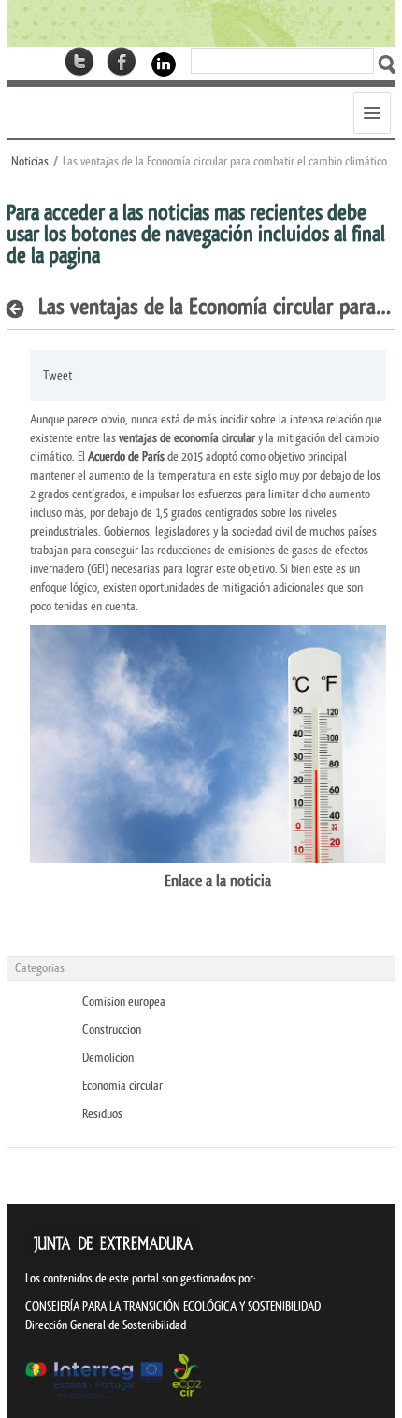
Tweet (57, 375)
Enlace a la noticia (150, 881)
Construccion (111, 1030)
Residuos (102, 1114)
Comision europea (123, 1001)
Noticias (30, 161)
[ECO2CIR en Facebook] (121, 62)
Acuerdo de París (126, 457)
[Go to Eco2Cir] (201, 23)
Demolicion (108, 1058)
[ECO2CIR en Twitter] (79, 62)
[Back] (20, 308)
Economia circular (122, 1086)
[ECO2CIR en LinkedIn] (164, 63)
